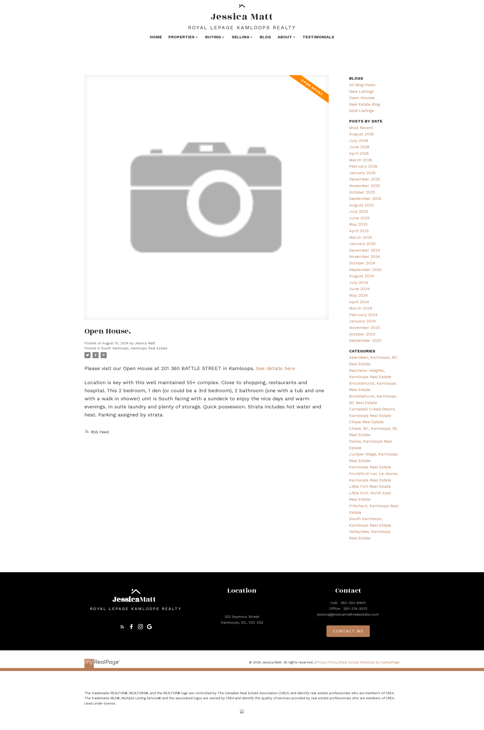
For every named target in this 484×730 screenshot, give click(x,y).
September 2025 (365, 198)
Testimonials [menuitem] (318, 37)
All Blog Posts (362, 84)
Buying (213, 37)
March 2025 (360, 237)
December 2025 (364, 179)
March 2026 (360, 160)
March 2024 (360, 308)
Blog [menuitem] (265, 37)
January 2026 (362, 172)
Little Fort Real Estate (370, 486)
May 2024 (358, 295)
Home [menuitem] (156, 37)
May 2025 (358, 224)
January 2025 (362, 243)
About (285, 37)
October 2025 (362, 192)
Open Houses (362, 97)
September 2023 (365, 340)
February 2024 (363, 314)
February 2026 (363, 166)
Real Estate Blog (364, 104)
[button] (122, 626)
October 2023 (362, 334)
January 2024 (362, 321)
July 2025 (358, 211)
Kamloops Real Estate (370, 467)
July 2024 (358, 282)
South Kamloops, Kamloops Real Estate (134, 348)
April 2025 (359, 230)
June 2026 (359, 146)
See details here (275, 368)
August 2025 (361, 205)
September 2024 (365, 269)
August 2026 (361, 134)
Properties (181, 37)
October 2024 (362, 263)
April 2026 (359, 153)
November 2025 (364, 185)
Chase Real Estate (366, 421)
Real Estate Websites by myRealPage (370, 662)
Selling (240, 37)
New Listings (361, 91)
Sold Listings (361, 110)
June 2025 (359, 218)
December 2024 (364, 250)
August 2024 (361, 275)
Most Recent (361, 127)
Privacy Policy (327, 662)
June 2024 (359, 288)
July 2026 (358, 140)
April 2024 (359, 301)
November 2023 (364, 327)
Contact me (348, 631)
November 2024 (364, 256)
